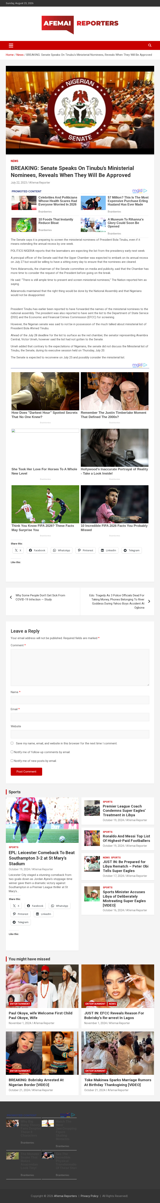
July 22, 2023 (19, 182)
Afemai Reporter (39, 182)
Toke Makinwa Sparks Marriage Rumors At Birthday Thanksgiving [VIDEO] (117, 1082)
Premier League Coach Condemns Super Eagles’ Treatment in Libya (124, 810)
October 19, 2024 (19, 869)
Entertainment (20, 1004)
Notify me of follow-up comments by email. (42, 752)
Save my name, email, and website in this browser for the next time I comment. (66, 743)
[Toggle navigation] (11, 45)
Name (15, 692)
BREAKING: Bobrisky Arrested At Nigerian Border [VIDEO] (36, 1082)
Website (16, 726)
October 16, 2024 (113, 910)
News (14, 161)
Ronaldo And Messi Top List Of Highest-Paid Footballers (126, 838)
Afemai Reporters (65, 1196)
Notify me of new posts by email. (35, 761)
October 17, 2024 (113, 875)
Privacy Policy (89, 1196)
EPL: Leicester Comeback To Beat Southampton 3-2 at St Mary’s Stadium (42, 858)
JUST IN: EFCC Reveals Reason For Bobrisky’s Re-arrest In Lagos (114, 1015)
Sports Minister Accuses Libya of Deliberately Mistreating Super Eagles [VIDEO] (124, 898)
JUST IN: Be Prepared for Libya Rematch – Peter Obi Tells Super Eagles (125, 866)
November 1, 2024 (20, 1023)
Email (15, 709)
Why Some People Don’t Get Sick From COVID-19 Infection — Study (40, 597)
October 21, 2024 (19, 1090)
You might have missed (29, 959)
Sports (15, 792)
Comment (18, 645)
